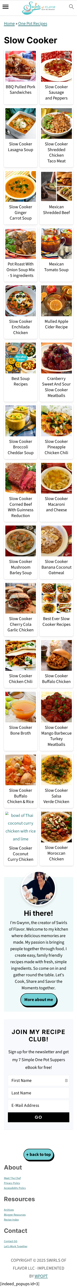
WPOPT (41, 1276)
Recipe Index (11, 1220)
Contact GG (10, 1241)
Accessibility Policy (15, 1188)
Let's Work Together (15, 1246)
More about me (38, 999)
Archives (9, 1210)
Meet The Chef (12, 1178)
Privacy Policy (12, 1183)
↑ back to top (38, 1154)
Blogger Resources (15, 1215)
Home (9, 23)
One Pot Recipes (32, 23)
